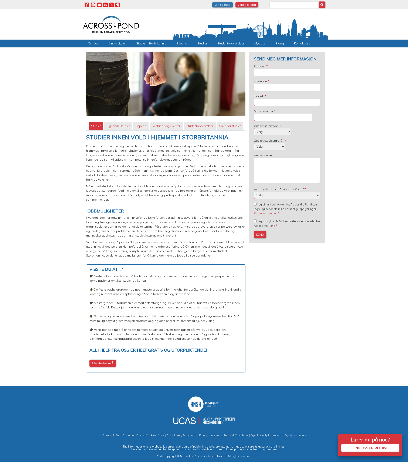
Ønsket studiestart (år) (269, 141)
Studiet (96, 126)
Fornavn (259, 66)
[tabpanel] (165, 253)
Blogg (280, 43)
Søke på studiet (230, 126)
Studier (202, 43)
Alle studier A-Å (103, 363)
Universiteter (117, 43)
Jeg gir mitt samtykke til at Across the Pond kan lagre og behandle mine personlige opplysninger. (285, 209)
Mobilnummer (263, 111)
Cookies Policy (155, 435)
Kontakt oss (302, 43)
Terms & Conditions (236, 435)
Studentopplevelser (230, 43)
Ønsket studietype (266, 126)
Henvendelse (263, 155)
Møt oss (259, 43)
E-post (259, 96)
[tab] (96, 126)
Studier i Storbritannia (151, 43)
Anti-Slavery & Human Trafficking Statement (194, 435)
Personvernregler (265, 213)
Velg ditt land (247, 5)
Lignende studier (118, 126)
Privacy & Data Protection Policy (123, 435)
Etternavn (260, 81)
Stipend (182, 43)
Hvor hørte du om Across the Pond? (279, 189)
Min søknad (222, 5)
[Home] (111, 24)
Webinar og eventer (166, 126)
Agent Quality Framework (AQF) (270, 435)
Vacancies (299, 435)
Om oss (93, 43)
